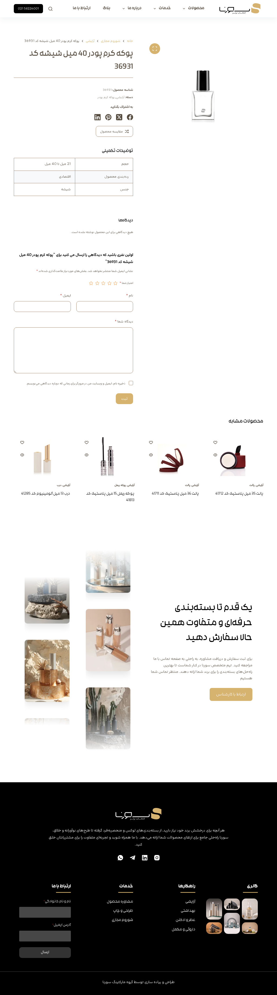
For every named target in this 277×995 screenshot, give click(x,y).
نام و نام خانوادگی (57, 901)
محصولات (196, 8)
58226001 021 (28, 8)
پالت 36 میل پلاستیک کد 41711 (175, 494)
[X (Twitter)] (119, 117)
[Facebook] (130, 117)
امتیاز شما (126, 283)
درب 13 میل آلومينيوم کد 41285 (45, 494)
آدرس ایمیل (61, 925)
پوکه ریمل (120, 485)
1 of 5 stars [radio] (115, 283)
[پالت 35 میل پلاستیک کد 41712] (235, 455)
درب (59, 485)
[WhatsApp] (120, 857)
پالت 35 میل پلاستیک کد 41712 (239, 494)
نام (129, 295)
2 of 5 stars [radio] (109, 283)
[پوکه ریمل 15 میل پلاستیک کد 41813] (106, 455)
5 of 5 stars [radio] (91, 283)
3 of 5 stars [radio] (103, 283)
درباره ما (134, 8)
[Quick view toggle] (215, 455)
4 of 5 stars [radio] (97, 283)
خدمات (165, 8)
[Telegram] (132, 857)
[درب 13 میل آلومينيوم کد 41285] (42, 455)
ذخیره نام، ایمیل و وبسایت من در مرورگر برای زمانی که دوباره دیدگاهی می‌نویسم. (76, 383)
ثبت (124, 398)
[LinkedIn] (97, 117)
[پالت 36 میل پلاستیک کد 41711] (171, 455)
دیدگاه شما (124, 321)
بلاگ (106, 8)
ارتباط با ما (82, 8)
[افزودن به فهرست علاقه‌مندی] (215, 442)
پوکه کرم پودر (105, 97)
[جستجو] (50, 9)
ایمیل (65, 295)
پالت (252, 485)
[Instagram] (157, 857)
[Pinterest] (108, 117)
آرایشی (120, 97)
